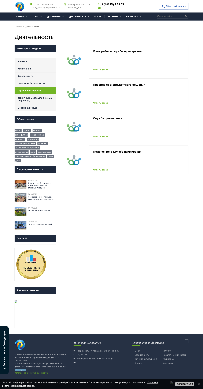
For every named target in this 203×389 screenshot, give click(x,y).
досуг (17, 160)
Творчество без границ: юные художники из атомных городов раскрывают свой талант (40, 186)
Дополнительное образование (30, 156)
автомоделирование (25, 143)
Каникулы (20, 139)
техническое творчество (27, 147)
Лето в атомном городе (39, 210)
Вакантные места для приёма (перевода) (35, 99)
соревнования (37, 134)
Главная (18, 26)
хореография (21, 152)
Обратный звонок (174, 6)
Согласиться (185, 384)
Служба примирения (29, 90)
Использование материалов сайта (31, 372)
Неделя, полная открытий (40, 224)
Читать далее (100, 69)
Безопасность (25, 76)
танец (50, 156)
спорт (18, 130)
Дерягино (42, 143)
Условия (22, 61)
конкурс (37, 130)
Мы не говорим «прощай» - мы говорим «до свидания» (40, 198)
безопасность (44, 152)
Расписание (24, 68)
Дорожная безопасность (31, 83)
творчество (33, 139)
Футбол (27, 130)
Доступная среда (27, 107)
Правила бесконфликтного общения (119, 84)
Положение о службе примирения (117, 151)
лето (33, 152)
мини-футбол (21, 134)
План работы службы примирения (117, 51)
